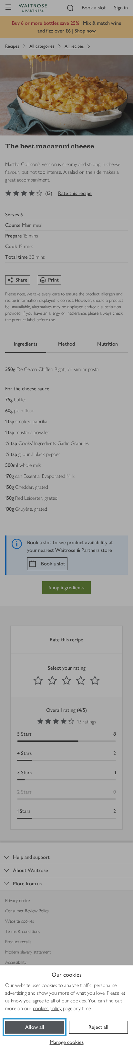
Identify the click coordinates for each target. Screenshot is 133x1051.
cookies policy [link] (47, 1008)
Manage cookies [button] (67, 1042)
